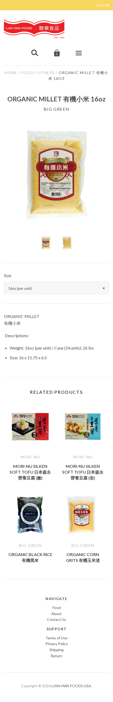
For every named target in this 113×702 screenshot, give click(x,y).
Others (46, 72)
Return (56, 656)
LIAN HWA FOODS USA (71, 686)
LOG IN (103, 5)
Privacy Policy (56, 643)
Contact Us (56, 619)
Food (27, 72)
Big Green (56, 108)
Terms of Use (56, 638)
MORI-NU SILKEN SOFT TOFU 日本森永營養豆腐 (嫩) (30, 472)
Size (7, 275)
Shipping (56, 649)
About (56, 613)
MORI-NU (30, 457)
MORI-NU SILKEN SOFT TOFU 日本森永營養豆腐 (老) (83, 472)
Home (11, 72)
